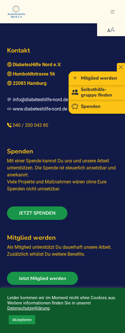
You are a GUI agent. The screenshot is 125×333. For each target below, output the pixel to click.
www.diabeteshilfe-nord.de (40, 109)
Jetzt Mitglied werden (42, 278)
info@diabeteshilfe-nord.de (40, 99)
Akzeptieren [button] (22, 320)
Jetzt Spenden (37, 213)
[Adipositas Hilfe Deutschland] (16, 11)
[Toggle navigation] (112, 11)
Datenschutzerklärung (28, 308)
